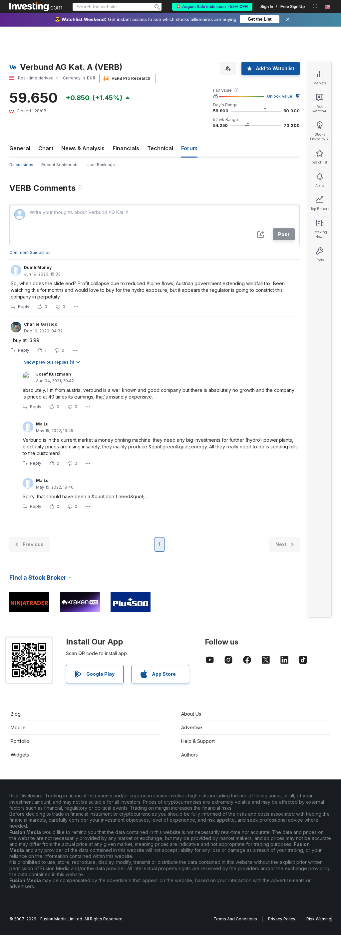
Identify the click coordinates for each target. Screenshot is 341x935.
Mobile (18, 727)
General (19, 148)
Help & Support (198, 741)
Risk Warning (318, 918)
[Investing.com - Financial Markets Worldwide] (35, 6)
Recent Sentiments (60, 164)
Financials (126, 148)
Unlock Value (279, 96)
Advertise (191, 727)
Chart (45, 148)
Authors (189, 755)
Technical (160, 148)
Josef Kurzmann (53, 374)
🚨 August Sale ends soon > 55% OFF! (212, 6)
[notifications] (315, 6)
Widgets (20, 755)
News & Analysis (83, 148)
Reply (23, 306)
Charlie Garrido (40, 324)
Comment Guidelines (30, 252)
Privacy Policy (281, 918)
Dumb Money (38, 267)
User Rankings (101, 164)
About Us (191, 714)
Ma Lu (42, 423)
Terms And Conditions (235, 918)
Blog (16, 714)
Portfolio (20, 741)
